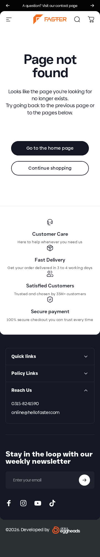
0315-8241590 (25, 404)
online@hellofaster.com (35, 412)
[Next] (92, 5)
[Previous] (8, 5)
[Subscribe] (84, 480)
